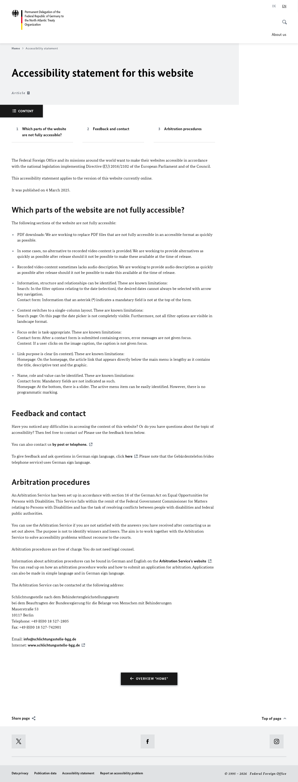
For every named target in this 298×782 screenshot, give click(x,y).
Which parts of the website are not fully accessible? (44, 131)
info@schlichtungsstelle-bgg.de (50, 639)
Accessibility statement (78, 773)
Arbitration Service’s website (182, 561)
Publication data (45, 773)
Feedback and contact (111, 128)
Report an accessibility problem (121, 773)
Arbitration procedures (183, 128)
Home (16, 48)
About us (279, 34)
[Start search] (283, 19)
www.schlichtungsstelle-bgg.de (54, 645)
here (128, 456)
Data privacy (20, 773)
